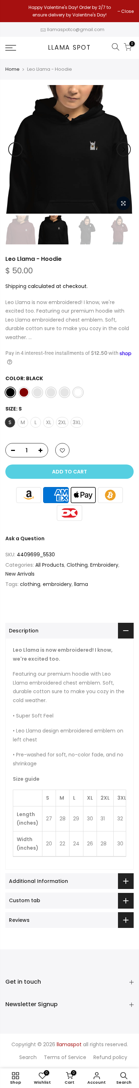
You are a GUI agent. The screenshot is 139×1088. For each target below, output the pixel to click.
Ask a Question (25, 538)
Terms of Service (65, 1057)
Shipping (15, 286)
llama (81, 584)
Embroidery (104, 564)
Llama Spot (69, 48)
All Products (49, 564)
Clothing (77, 564)
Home (12, 69)
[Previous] (15, 149)
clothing (30, 584)
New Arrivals (20, 573)
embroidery (57, 584)
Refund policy (110, 1057)
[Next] (124, 149)
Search (28, 1057)
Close (15, 11)
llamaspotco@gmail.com (75, 29)
